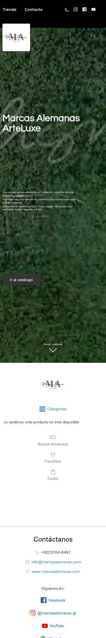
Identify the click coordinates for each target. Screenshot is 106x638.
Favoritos (53, 461)
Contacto (34, 9)
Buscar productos (53, 443)
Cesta (53, 478)
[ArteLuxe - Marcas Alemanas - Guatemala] (53, 384)
